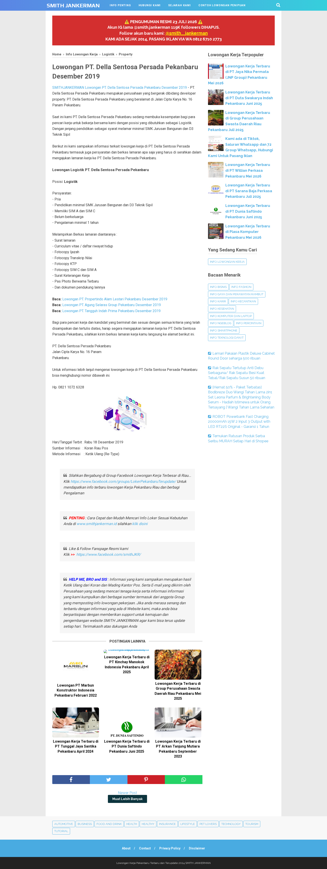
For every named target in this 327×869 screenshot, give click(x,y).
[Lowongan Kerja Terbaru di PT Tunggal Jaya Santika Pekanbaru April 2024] (75, 722)
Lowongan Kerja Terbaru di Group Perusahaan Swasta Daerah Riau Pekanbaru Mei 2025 (178, 691)
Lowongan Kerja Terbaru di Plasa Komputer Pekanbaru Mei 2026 (247, 232)
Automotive (63, 824)
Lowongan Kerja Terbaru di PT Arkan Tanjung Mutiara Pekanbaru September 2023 (178, 748)
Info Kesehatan (222, 308)
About (126, 848)
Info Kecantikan (243, 301)
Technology (231, 824)
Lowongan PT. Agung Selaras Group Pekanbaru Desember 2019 (111, 305)
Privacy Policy (169, 848)
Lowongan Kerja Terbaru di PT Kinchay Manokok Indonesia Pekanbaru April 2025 (126, 664)
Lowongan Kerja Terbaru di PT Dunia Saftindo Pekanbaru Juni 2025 (126, 746)
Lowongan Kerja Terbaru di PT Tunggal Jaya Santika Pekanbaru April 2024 (75, 746)
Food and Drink (109, 824)
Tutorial (61, 831)
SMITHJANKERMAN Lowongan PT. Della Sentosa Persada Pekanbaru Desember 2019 (119, 87)
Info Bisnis (218, 287)
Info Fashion (241, 287)
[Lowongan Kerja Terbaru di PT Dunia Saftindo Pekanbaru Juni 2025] (126, 722)
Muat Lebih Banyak (127, 799)
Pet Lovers (208, 824)
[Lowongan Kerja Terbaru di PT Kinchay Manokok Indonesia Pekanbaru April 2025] (126, 651)
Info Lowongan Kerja (227, 261)
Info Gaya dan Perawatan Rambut (236, 294)
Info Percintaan (248, 323)
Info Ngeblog (220, 323)
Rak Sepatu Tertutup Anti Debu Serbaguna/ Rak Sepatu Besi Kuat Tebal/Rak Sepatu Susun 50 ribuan (236, 373)
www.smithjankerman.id (97, 523)
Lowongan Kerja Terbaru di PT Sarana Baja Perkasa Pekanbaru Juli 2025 (248, 191)
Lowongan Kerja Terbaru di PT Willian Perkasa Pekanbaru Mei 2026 (247, 170)
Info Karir (218, 301)
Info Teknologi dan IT (227, 337)
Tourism (251, 824)
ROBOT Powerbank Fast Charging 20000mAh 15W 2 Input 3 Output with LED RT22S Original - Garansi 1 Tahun (239, 421)
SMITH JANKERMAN (73, 5)
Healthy (148, 824)
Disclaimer (197, 848)
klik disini (139, 523)
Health (131, 824)
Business (85, 824)
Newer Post (127, 793)
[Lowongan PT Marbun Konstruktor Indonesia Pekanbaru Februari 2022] (75, 665)
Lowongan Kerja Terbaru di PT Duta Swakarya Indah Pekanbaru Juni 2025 (249, 98)
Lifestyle (187, 824)
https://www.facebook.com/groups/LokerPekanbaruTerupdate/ (123, 481)
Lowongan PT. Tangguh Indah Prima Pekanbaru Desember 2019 (111, 311)
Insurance (167, 824)
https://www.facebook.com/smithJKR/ (109, 554)
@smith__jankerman (187, 33)
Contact (145, 848)
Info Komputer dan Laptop (231, 316)
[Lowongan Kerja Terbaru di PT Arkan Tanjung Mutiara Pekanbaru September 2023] (178, 722)
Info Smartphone (223, 330)
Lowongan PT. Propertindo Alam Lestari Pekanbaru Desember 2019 (114, 299)
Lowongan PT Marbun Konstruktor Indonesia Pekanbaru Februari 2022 (75, 690)
